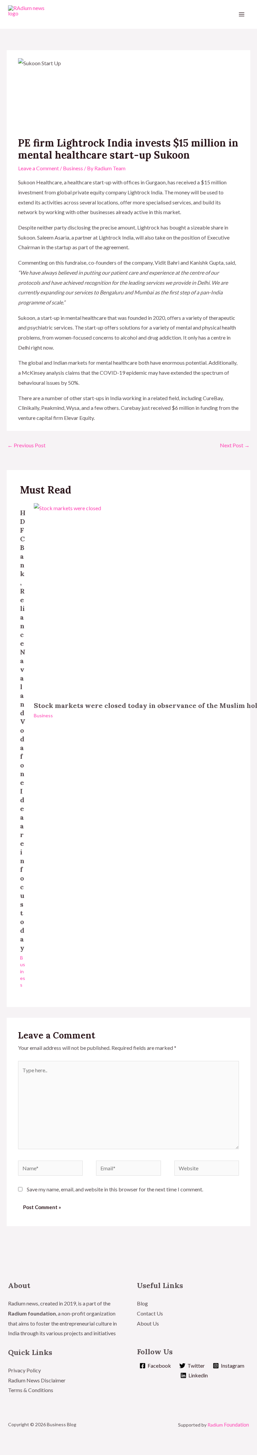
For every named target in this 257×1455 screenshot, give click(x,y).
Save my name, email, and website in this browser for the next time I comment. (115, 1189)
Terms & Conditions (31, 1390)
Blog (142, 1303)
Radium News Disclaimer (37, 1380)
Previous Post (26, 445)
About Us (148, 1323)
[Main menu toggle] (241, 14)
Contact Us (150, 1313)
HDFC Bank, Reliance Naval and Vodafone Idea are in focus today (22, 730)
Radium (228, 1425)
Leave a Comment (38, 168)
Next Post (235, 445)
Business (73, 168)
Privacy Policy (24, 1370)
